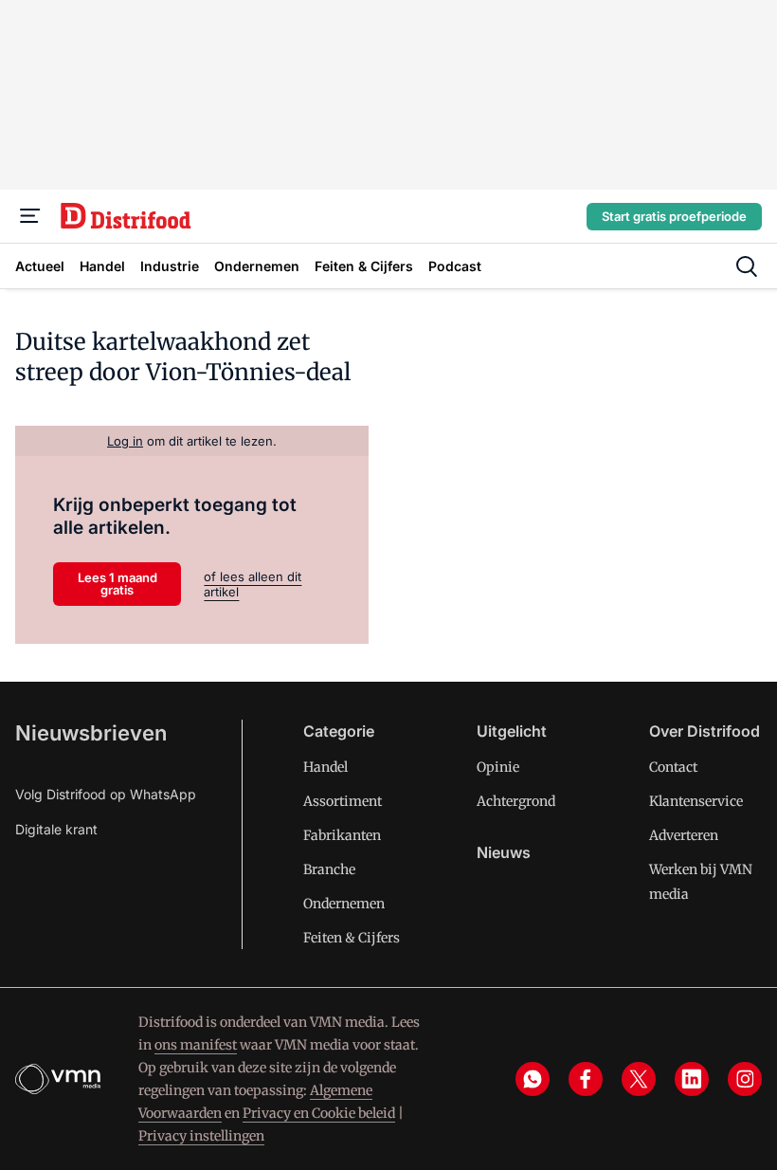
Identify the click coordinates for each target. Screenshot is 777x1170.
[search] (747, 266)
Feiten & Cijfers (351, 937)
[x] (639, 1079)
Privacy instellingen (201, 1135)
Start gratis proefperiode (674, 216)
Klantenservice (696, 801)
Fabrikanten (342, 835)
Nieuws (504, 852)
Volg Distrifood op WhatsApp (105, 794)
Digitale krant (56, 829)
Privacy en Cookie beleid (319, 1113)
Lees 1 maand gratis (117, 583)
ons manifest (195, 1044)
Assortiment (342, 801)
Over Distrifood (704, 731)
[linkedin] (692, 1079)
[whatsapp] (532, 1079)
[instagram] (745, 1079)
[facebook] (586, 1079)
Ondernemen (344, 903)
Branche (329, 869)
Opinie (498, 767)
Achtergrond (516, 801)
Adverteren (683, 835)
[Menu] (30, 216)
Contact (673, 767)
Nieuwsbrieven (91, 733)
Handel (325, 767)
